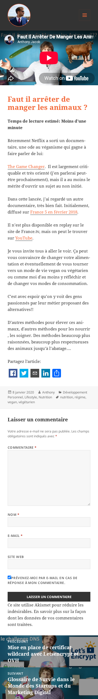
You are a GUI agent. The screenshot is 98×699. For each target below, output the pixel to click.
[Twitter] (24, 374)
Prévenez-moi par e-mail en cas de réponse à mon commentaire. (43, 580)
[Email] (34, 374)
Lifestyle (30, 397)
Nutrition (45, 397)
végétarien (27, 402)
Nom (13, 514)
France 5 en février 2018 (53, 212)
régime (80, 397)
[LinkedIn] (45, 374)
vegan (12, 402)
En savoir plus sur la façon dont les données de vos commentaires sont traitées (47, 618)
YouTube (23, 238)
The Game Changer (26, 166)
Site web (16, 556)
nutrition (66, 397)
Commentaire (22, 447)
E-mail (15, 535)
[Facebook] (13, 374)
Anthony (48, 392)
